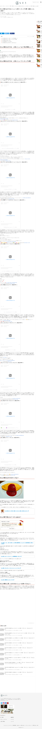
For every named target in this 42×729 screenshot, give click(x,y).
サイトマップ (6, 725)
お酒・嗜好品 (3, 721)
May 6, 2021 (10, 361)
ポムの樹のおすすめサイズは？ (6, 40)
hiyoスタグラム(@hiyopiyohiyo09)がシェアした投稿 (10, 148)
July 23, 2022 (16, 399)
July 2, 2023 (10, 321)
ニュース (12, 719)
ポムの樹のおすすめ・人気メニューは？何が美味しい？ (10, 38)
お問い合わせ (22, 725)
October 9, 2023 (12, 283)
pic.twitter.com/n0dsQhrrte (12, 241)
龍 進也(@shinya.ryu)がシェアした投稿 (10, 227)
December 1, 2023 (11, 198)
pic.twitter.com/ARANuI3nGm (14, 474)
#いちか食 (7, 241)
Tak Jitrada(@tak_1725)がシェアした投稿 (10, 389)
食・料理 (2, 717)
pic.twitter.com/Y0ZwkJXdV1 (16, 398)
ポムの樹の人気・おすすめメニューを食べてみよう (9, 42)
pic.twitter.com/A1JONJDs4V (27, 197)
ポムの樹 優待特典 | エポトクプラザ (7, 579)
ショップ (12, 721)
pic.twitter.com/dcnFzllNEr (6, 320)
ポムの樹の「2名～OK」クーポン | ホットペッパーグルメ (10, 568)
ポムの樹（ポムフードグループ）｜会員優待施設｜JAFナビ (10, 556)
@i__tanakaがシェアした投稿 (10, 109)
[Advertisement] (17, 25)
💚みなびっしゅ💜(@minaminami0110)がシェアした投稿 (10, 427)
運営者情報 (14, 725)
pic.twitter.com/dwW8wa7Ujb (13, 282)
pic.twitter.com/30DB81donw (20, 435)
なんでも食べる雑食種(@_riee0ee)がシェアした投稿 (10, 271)
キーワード (10, 725)
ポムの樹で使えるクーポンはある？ (7, 41)
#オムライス (1, 360)
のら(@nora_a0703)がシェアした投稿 (10, 189)
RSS (37, 725)
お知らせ (18, 725)
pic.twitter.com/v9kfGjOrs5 (11, 360)
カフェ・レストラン (4, 719)
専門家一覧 (34, 725)
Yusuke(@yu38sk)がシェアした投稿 (10, 464)
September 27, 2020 (9, 436)
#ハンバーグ (5, 360)
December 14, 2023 (27, 242)
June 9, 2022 (13, 475)
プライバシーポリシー (28, 725)
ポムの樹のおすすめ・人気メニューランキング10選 (9, 39)
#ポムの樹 (7, 282)
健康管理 (12, 717)
